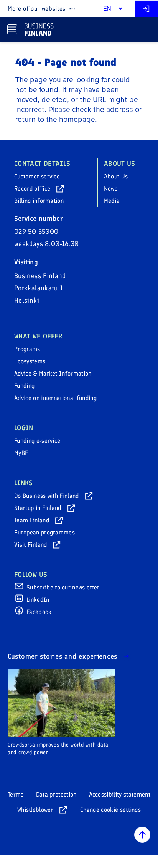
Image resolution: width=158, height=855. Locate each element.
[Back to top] (142, 835)
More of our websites (37, 8)
